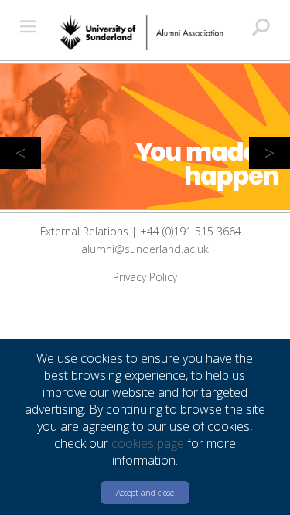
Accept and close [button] (145, 492)
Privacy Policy (145, 276)
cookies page (147, 443)
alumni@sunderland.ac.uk (145, 249)
